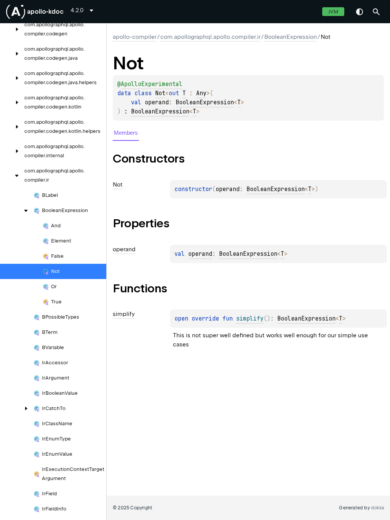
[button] (376, 11)
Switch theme (359, 11)
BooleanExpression (290, 36)
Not (160, 93)
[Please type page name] (376, 11)
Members (126, 132)
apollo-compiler (135, 36)
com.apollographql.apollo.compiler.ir (210, 36)
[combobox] (83, 10)
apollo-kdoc (45, 11)
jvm (333, 11)
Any (201, 93)
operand (200, 254)
